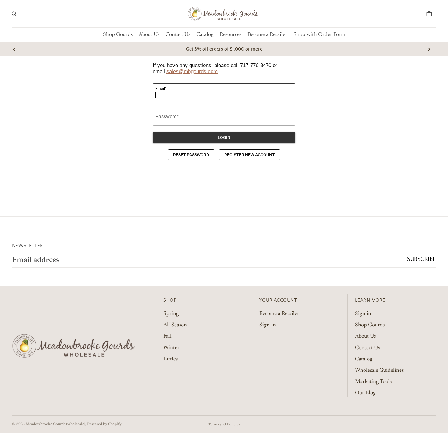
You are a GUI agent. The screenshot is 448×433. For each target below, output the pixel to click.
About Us (365, 336)
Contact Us (367, 347)
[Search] (14, 13)
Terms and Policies (224, 424)
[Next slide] (429, 49)
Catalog (363, 359)
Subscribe (421, 259)
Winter (171, 347)
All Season (175, 325)
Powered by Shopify (104, 424)
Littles (170, 359)
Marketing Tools (373, 382)
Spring (171, 314)
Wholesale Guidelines (379, 370)
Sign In (267, 325)
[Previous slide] (14, 49)
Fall (167, 336)
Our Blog (365, 393)
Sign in (363, 314)
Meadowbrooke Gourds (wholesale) (55, 424)
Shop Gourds (370, 325)
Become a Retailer (279, 314)
